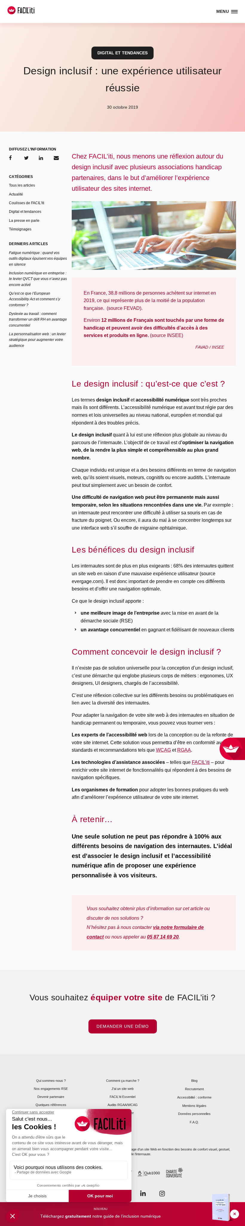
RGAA (184, 750)
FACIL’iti (201, 762)
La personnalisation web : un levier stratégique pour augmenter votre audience (37, 340)
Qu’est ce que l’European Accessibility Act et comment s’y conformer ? (34, 299)
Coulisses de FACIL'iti (26, 203)
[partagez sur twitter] (26, 158)
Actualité (16, 194)
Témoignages (20, 229)
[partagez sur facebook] (10, 158)
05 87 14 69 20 (163, 936)
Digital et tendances (122, 52)
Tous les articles (22, 185)
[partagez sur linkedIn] (41, 158)
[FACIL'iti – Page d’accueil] (20, 10)
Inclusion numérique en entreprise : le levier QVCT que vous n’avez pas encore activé (38, 279)
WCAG (163, 750)
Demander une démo (123, 1026)
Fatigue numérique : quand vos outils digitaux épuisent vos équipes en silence (38, 259)
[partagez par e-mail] (56, 158)
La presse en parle (24, 221)
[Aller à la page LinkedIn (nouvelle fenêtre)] (143, 1193)
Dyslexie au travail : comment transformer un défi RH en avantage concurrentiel (38, 319)
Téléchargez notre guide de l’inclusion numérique (100, 1216)
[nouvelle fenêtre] (162, 1193)
